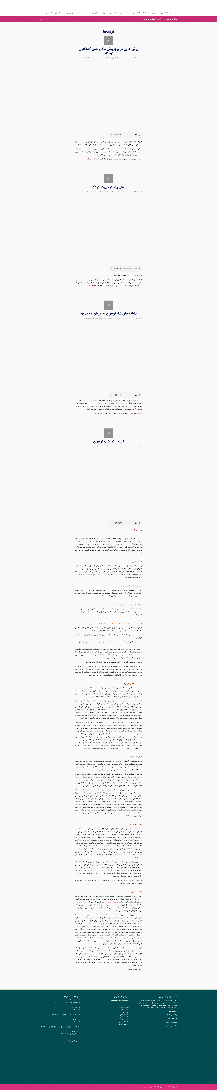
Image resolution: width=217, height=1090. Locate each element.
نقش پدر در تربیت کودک (109, 187)
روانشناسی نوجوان (109, 318)
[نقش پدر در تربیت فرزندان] (108, 178)
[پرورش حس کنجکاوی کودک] (108, 40)
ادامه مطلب (91, 159)
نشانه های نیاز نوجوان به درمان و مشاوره (108, 313)
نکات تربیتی (117, 446)
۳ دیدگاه (120, 318)
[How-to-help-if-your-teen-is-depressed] (108, 305)
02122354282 (76, 1031)
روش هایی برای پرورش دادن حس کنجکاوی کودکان (108, 51)
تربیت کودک (173, 1011)
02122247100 (76, 1019)
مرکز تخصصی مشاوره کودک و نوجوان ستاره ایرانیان (94, 446)
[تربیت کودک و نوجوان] (108, 433)
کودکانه (159, 1000)
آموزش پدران (109, 192)
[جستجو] (45, 13)
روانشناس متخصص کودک (93, 58)
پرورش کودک (109, 58)
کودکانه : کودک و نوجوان (163, 1087)
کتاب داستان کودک (171, 1022)
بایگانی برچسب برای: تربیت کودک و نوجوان (160, 19)
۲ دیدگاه (118, 58)
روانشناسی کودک (172, 1015)
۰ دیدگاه (126, 446)
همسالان (133, 413)
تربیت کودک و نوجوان (108, 441)
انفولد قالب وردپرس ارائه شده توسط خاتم (146, 1087)
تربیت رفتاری (137, 541)
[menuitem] (165, 13)
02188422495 (76, 1007)
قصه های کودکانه (172, 1018)
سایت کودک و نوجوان (169, 1000)
